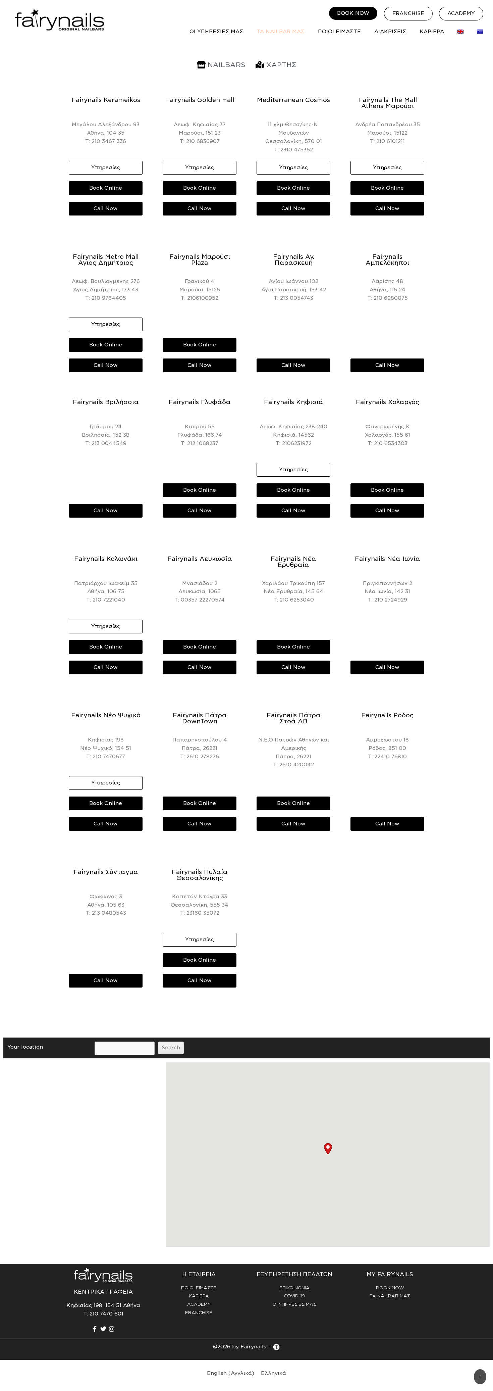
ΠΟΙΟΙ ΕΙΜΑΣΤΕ (339, 32)
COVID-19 (294, 1295)
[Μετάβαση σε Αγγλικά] (460, 31)
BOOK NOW (390, 1287)
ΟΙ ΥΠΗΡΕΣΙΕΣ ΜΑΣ (216, 32)
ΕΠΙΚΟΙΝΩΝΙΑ (294, 1287)
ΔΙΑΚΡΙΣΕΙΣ (390, 32)
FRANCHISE (198, 1312)
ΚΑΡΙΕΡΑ (432, 32)
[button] (328, 1149)
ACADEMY (199, 1304)
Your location (25, 1047)
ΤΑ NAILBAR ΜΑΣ (281, 32)
